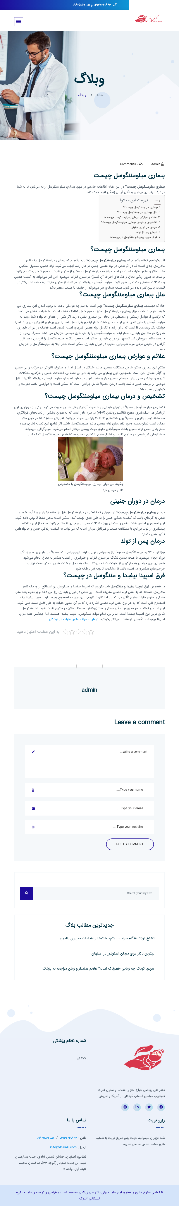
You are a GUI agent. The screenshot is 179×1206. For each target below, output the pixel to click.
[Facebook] (161, 1107)
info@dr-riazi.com (63, 1147)
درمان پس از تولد (146, 232)
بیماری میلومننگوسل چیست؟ (140, 207)
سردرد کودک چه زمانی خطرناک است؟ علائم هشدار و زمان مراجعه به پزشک (99, 969)
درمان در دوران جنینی (144, 227)
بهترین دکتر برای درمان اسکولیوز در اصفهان (123, 953)
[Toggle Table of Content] (155, 201)
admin (155, 164)
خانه (99, 95)
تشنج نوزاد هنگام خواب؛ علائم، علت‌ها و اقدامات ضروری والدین (107, 938)
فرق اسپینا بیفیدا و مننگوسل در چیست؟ (133, 237)
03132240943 (68, 1138)
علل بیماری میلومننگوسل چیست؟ (137, 212)
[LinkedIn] (137, 1107)
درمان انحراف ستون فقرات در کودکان (73, 619)
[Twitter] (149, 1107)
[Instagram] (125, 1107)
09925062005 (45, 1138)
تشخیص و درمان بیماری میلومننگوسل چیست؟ (129, 222)
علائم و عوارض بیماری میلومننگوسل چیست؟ (130, 217)
